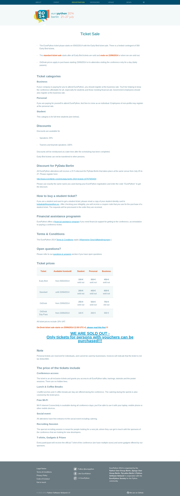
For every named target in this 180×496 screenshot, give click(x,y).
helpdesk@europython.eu (48, 204)
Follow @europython (86, 469)
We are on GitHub (136, 493)
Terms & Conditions (64, 240)
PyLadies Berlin (127, 473)
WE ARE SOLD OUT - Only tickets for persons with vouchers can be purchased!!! (90, 337)
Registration (78, 2)
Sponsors (95, 2)
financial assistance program (66, 222)
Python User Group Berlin (120, 471)
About (38, 2)
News (128, 2)
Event (56, 2)
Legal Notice (41, 468)
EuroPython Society (117, 478)
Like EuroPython (84, 474)
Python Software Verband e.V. (58, 493)
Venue (111, 2)
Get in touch (41, 482)
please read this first (96, 327)
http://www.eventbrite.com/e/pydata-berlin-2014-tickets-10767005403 (66, 179)
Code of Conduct (43, 479)
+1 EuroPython (84, 478)
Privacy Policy (42, 475)
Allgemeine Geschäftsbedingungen (95, 240)
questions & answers (62, 254)
